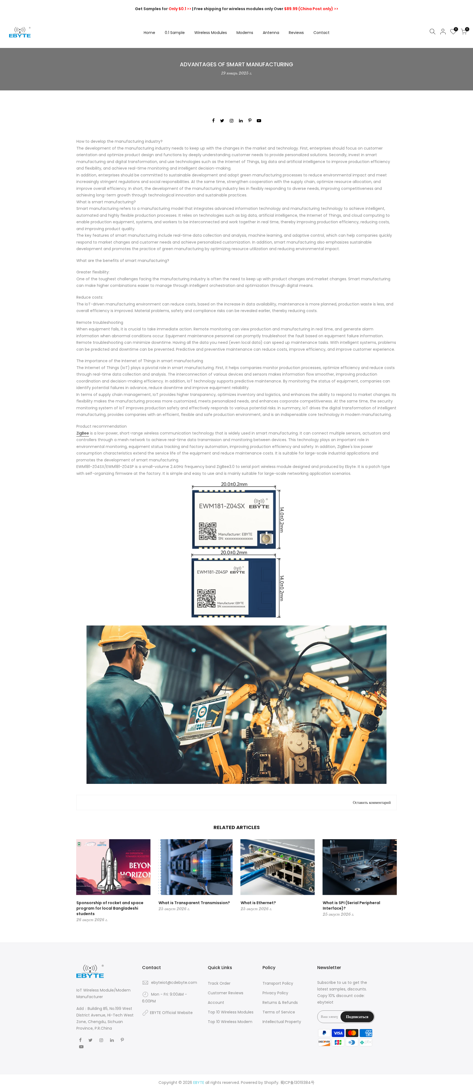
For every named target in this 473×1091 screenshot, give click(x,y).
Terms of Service (279, 1012)
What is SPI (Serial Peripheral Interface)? (351, 905)
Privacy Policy (275, 993)
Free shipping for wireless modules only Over (266, 9)
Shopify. (271, 1082)
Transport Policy (278, 983)
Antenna (271, 32)
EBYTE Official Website (171, 1012)
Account (216, 1002)
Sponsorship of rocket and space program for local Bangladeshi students (109, 908)
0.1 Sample (175, 32)
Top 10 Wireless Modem (230, 1021)
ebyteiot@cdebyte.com (174, 982)
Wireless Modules (210, 32)
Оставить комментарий (372, 802)
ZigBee (82, 433)
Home (149, 32)
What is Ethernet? (258, 903)
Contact (321, 32)
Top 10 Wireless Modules (230, 1012)
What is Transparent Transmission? (194, 903)
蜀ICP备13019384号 (297, 1082)
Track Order (219, 983)
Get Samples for (163, 9)
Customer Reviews (225, 993)
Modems (244, 32)
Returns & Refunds (280, 1002)
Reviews (296, 32)
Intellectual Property (282, 1021)
